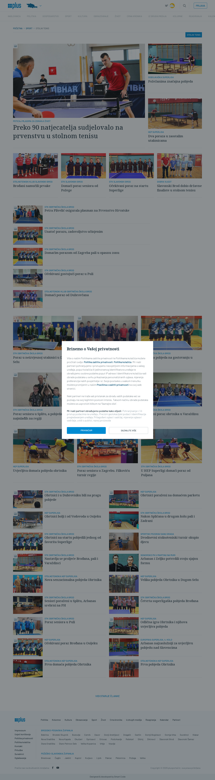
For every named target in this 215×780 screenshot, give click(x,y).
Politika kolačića (122, 361)
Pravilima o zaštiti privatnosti (113, 384)
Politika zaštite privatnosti (98, 361)
